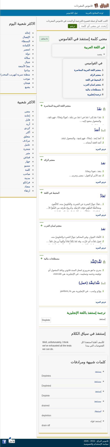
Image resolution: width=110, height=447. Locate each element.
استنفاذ (98, 411)
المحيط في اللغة (93, 80)
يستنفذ (98, 371)
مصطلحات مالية (93, 89)
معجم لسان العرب (92, 84)
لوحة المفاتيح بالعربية (94, 13)
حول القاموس (72, 13)
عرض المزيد (101, 149)
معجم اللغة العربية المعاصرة (87, 70)
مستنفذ (97, 381)
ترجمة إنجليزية (94, 94)
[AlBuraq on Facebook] (4, 443)
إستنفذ (98, 391)
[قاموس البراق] (101, 5)
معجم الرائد (95, 75)
